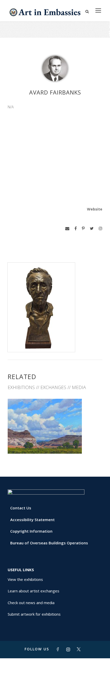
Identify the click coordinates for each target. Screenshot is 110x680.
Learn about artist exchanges (33, 590)
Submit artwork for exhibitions (34, 614)
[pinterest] (83, 228)
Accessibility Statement (32, 519)
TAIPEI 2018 (55, 442)
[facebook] (75, 228)
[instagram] (100, 228)
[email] (67, 228)
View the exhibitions (25, 579)
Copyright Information (31, 531)
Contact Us (20, 507)
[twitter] (92, 228)
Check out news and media (31, 602)
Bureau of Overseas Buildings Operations (49, 542)
